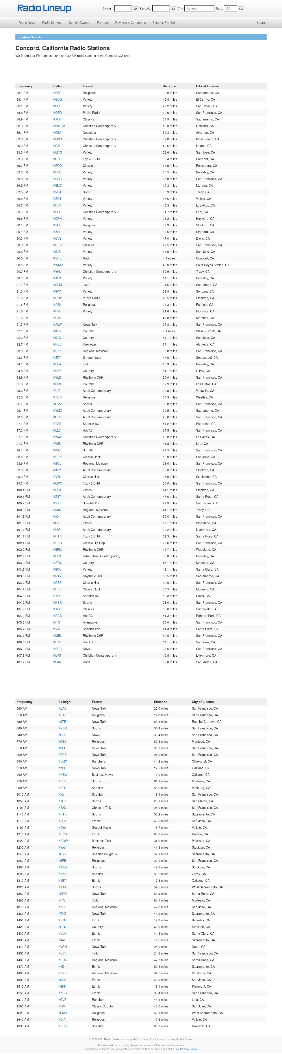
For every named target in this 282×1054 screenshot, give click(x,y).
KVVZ (57, 503)
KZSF (62, 907)
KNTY (57, 576)
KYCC (57, 225)
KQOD (57, 490)
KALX (57, 278)
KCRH (57, 218)
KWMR (58, 265)
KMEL (57, 635)
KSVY (57, 291)
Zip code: (145, 8)
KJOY (57, 470)
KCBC (62, 741)
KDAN (57, 318)
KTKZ (62, 913)
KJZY (57, 357)
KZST (57, 496)
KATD (62, 787)
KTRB (62, 754)
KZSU (57, 231)
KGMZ (57, 404)
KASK (57, 304)
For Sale (164, 22)
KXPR (57, 119)
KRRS (62, 960)
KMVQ (57, 483)
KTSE (57, 423)
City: (181, 8)
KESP (62, 781)
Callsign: (107, 8)
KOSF (57, 582)
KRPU (62, 834)
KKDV (57, 331)
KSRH (57, 106)
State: (219, 8)
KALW (57, 324)
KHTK (62, 814)
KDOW (63, 840)
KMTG (57, 152)
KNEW (62, 774)
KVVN (62, 933)
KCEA (57, 132)
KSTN (62, 926)
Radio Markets (52, 22)
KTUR (57, 397)
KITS (56, 622)
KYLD (57, 377)
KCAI (56, 145)
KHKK (57, 589)
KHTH (57, 536)
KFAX (62, 807)
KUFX (57, 457)
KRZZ (57, 351)
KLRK (57, 384)
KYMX (57, 410)
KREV (57, 344)
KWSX (62, 867)
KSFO (62, 748)
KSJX (62, 979)
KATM (57, 562)
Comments (130, 22)
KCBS (62, 735)
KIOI (56, 516)
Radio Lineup (112, 1039)
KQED (57, 112)
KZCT (57, 198)
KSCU (57, 569)
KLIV (61, 1006)
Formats (103, 22)
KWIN (57, 443)
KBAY (57, 370)
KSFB (62, 860)
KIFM (62, 887)
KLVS (57, 655)
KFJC (57, 205)
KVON (62, 946)
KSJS (57, 251)
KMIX (57, 509)
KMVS (57, 139)
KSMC (57, 185)
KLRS (57, 212)
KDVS (57, 238)
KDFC (57, 245)
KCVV (62, 854)
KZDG (62, 993)
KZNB (62, 973)
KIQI (61, 794)
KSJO (57, 337)
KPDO (57, 165)
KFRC (57, 648)
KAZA (62, 874)
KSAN (57, 662)
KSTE (62, 721)
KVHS (57, 258)
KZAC (62, 708)
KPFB (57, 172)
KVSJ (57, 192)
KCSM (57, 284)
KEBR (57, 92)
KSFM (57, 549)
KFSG (62, 1026)
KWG (62, 847)
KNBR (57, 602)
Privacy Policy (188, 1049)
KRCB (57, 615)
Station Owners (79, 22)
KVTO (62, 920)
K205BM (59, 126)
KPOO (57, 179)
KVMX (62, 761)
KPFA (57, 364)
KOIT (56, 417)
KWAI (57, 437)
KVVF (57, 629)
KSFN (62, 986)
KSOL (57, 463)
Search (262, 22)
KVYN (57, 476)
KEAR (62, 715)
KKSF (62, 768)
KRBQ (57, 543)
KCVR (62, 999)
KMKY (62, 880)
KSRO (62, 893)
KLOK (62, 821)
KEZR (57, 642)
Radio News (27, 22)
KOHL (57, 159)
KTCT (62, 801)
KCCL (57, 523)
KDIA (61, 1019)
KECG (57, 99)
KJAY (62, 940)
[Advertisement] (141, 71)
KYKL (57, 271)
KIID (61, 966)
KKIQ (57, 529)
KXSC (57, 609)
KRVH (57, 311)
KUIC (57, 390)
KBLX (57, 556)
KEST (62, 953)
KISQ (57, 450)
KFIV (61, 900)
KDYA (62, 827)
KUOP (57, 298)
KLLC (57, 430)
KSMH (62, 1013)
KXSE (57, 596)
